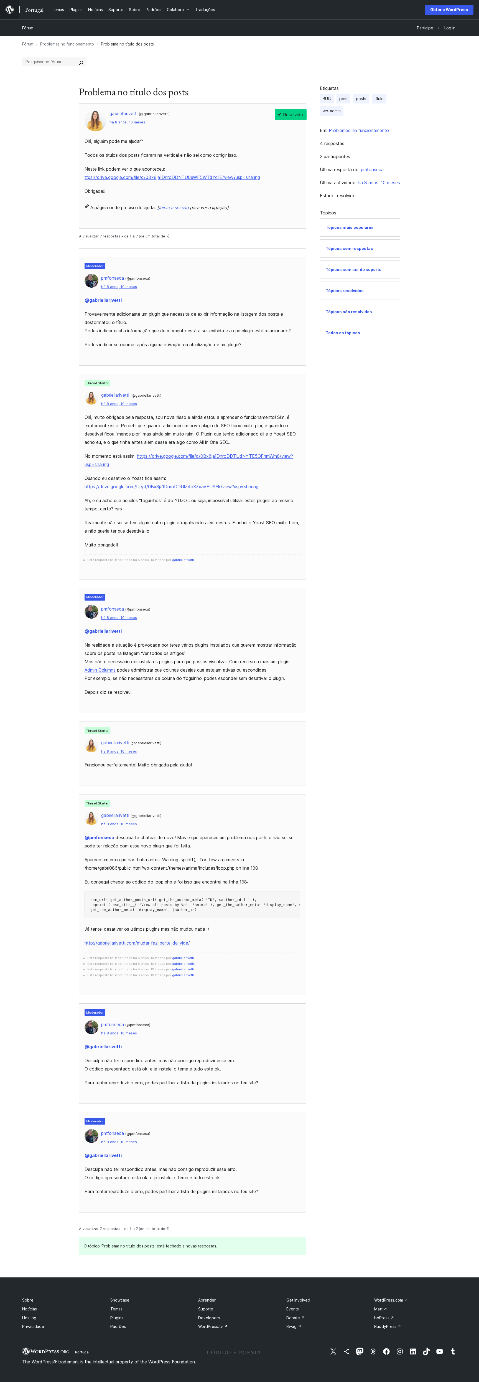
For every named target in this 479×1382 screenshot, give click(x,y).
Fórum (27, 28)
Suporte (205, 1309)
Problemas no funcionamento (67, 44)
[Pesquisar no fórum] (81, 61)
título (379, 98)
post (343, 98)
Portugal (82, 1352)
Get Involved (298, 1300)
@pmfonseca (99, 837)
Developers (209, 1317)
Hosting (29, 1317)
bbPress (384, 1317)
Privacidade (33, 1326)
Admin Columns (100, 670)
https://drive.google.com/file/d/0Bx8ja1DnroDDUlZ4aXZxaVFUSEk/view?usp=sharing (171, 486)
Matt (380, 1309)
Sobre (28, 1300)
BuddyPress (387, 1326)
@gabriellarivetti (103, 300)
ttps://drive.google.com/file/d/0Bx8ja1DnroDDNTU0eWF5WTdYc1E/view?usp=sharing (172, 177)
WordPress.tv (213, 1326)
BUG (327, 98)
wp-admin (332, 110)
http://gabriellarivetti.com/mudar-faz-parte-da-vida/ (137, 943)
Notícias (29, 1309)
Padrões (118, 1326)
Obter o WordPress (449, 9)
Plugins (116, 1317)
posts (361, 98)
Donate (295, 1317)
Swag (293, 1326)
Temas (116, 1309)
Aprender (207, 1300)
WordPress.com (391, 1300)
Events (292, 1309)
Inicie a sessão (174, 207)
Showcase (119, 1300)
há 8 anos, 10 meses (127, 122)
